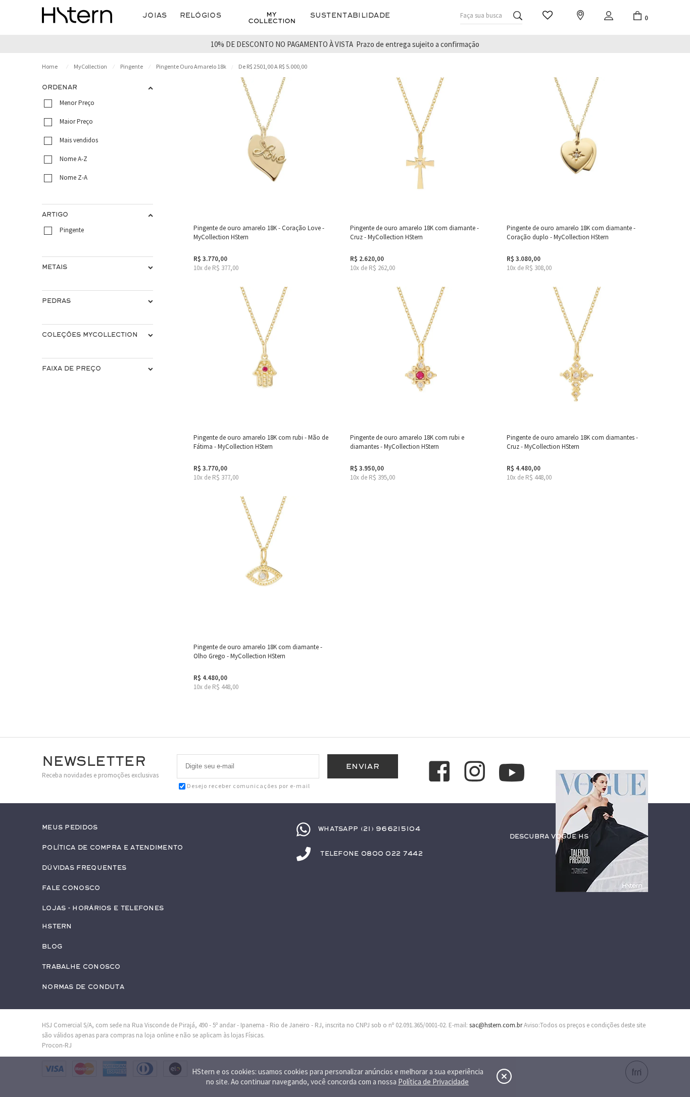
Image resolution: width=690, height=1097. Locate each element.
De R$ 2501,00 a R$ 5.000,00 (272, 66)
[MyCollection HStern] (272, 17)
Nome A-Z (73, 158)
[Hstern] (77, 15)
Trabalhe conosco (81, 967)
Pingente (131, 66)
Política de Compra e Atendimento (112, 848)
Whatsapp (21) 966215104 (369, 828)
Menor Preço (77, 102)
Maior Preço (76, 121)
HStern (57, 926)
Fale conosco (71, 888)
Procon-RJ (57, 1045)
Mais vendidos (79, 140)
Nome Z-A (73, 177)
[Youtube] (511, 772)
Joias (154, 15)
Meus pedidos (70, 827)
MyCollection (90, 66)
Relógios (200, 15)
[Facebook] (441, 773)
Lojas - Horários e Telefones (103, 908)
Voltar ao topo (636, 856)
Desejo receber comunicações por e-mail (248, 786)
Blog (52, 947)
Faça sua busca (481, 15)
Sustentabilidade (350, 15)
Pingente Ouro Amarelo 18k (191, 66)
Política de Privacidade (433, 1081)
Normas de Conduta (83, 987)
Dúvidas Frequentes (84, 868)
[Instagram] (476, 773)
